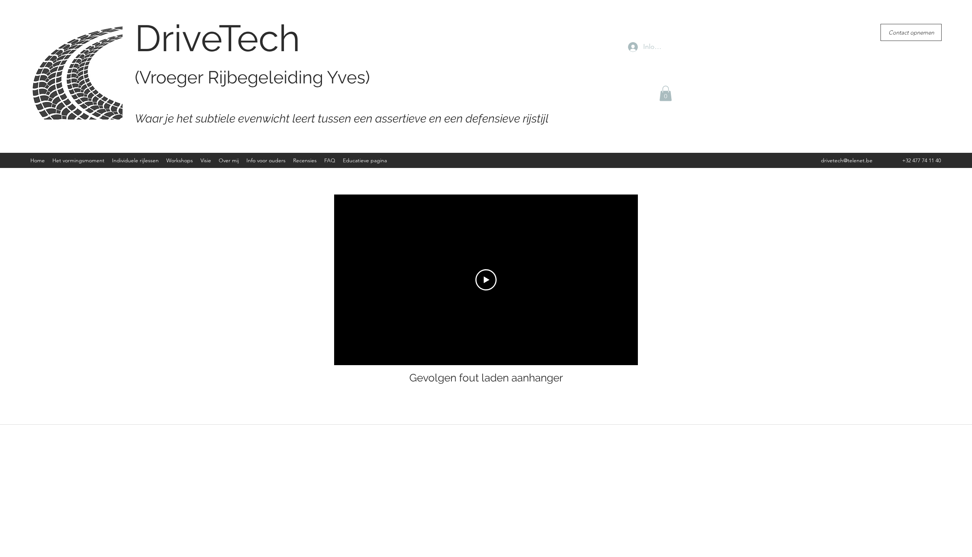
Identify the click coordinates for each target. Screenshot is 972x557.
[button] (665, 93)
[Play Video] (486, 279)
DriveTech (217, 38)
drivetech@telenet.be (847, 160)
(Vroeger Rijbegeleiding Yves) (252, 77)
